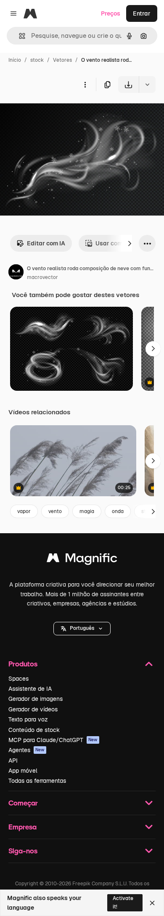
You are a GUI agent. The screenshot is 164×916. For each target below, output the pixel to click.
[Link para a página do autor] (16, 273)
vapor (24, 511)
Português (82, 628)
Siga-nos (22, 850)
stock (37, 60)
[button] (82, 628)
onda (118, 511)
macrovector (42, 277)
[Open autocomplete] (18, 36)
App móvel (22, 770)
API (13, 760)
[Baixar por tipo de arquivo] (147, 84)
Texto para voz (28, 719)
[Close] (152, 903)
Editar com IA (46, 243)
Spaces (18, 678)
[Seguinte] (129, 243)
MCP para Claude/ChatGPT (53, 740)
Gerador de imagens (35, 699)
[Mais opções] (85, 84)
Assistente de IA (30, 688)
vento (55, 511)
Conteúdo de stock (34, 730)
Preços (110, 13)
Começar (23, 802)
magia (86, 511)
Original (54, 112)
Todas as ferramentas (37, 780)
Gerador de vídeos (33, 709)
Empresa (22, 826)
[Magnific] (82, 559)
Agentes (26, 750)
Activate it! (123, 902)
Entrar (142, 13)
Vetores (62, 60)
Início (14, 60)
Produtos (22, 663)
